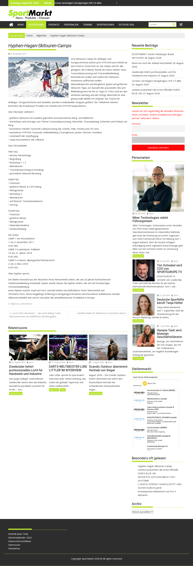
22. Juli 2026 (164, 261)
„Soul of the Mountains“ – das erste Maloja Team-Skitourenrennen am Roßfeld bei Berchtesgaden (35, 315)
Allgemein (15, 304)
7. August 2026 (97, 362)
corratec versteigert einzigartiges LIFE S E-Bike (156, 80)
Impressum (14, 544)
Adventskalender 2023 (20, 537)
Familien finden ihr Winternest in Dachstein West (101, 313)
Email (134, 134)
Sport (31, 362)
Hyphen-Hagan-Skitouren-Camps (155, 466)
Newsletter (14, 548)
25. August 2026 (18, 362)
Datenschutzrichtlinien (19, 541)
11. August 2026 (58, 362)
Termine (87, 24)
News (21, 24)
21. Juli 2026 (164, 295)
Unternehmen (36, 24)
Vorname (136, 123)
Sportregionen (105, 24)
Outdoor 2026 (126, 24)
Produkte (54, 24)
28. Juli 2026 (139, 213)
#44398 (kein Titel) (18, 533)
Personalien (71, 24)
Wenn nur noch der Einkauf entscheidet (152, 63)
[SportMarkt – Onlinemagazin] (11, 24)
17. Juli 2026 (164, 326)
